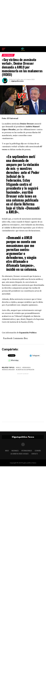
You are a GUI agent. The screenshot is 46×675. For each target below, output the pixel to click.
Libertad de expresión (25, 370)
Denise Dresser (9, 370)
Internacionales (26, 451)
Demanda (27, 367)
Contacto (34, 454)
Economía (38, 451)
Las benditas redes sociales (19, 454)
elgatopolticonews (17, 81)
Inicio (7, 451)
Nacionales (15, 451)
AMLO (19, 367)
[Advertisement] (23, 23)
